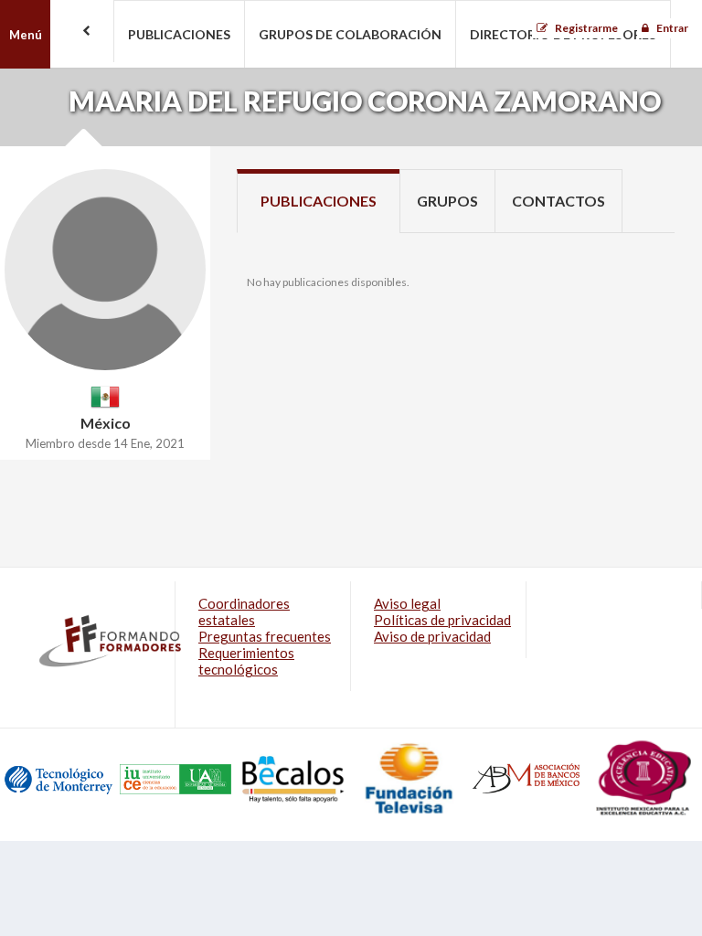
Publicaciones (179, 34)
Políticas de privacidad (442, 620)
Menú (25, 34)
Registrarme (586, 28)
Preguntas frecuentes (264, 636)
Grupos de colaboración (350, 34)
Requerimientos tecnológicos (246, 660)
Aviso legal (407, 603)
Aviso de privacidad (432, 636)
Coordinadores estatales (244, 611)
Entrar (672, 28)
